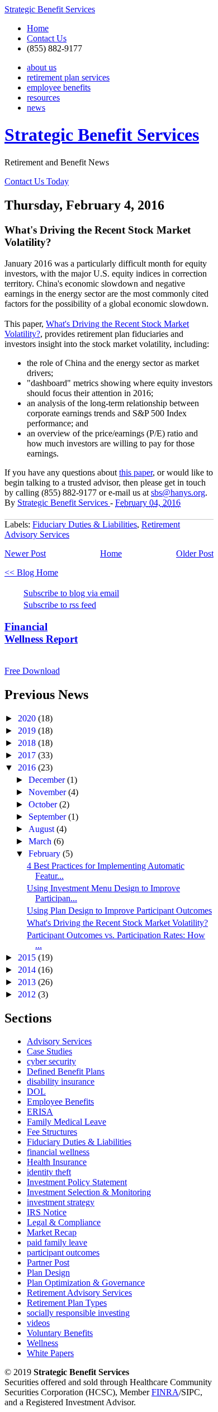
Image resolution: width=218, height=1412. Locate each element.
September (48, 816)
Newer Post (25, 553)
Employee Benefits (60, 1101)
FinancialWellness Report (41, 633)
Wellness (42, 1343)
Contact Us (47, 38)
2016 (28, 767)
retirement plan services (68, 77)
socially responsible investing (78, 1313)
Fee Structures (52, 1132)
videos (38, 1323)
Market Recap (52, 1232)
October (44, 804)
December (48, 780)
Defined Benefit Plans (66, 1071)
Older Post (195, 553)
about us (41, 67)
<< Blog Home (31, 572)
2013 (28, 982)
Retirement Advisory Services (79, 1292)
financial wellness (58, 1152)
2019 (28, 730)
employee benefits (59, 87)
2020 (28, 718)
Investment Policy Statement (77, 1182)
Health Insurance (57, 1162)
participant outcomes (63, 1252)
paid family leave (57, 1242)
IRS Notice (47, 1212)
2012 (28, 994)
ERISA (40, 1111)
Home (38, 28)
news (36, 107)
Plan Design (48, 1272)
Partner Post (48, 1262)
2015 (28, 957)
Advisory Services (59, 1041)
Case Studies (49, 1051)
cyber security (51, 1061)
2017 (28, 755)
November (48, 792)
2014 (28, 969)
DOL (36, 1091)
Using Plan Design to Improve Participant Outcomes (119, 910)
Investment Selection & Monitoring (89, 1192)
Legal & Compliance (64, 1222)
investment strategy (60, 1202)
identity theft (49, 1172)
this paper (136, 472)
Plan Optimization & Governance (86, 1282)
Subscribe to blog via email (71, 593)
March (41, 841)
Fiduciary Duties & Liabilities (84, 524)
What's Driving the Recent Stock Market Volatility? (117, 923)
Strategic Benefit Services (49, 9)
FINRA (165, 1392)
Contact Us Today (36, 181)
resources (43, 97)
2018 (28, 743)
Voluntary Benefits (60, 1333)
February (46, 853)
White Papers (50, 1353)
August (42, 829)
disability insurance (60, 1081)
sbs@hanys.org (178, 492)
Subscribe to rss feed (59, 605)
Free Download (32, 671)
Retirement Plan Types (67, 1303)
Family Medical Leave (66, 1121)
